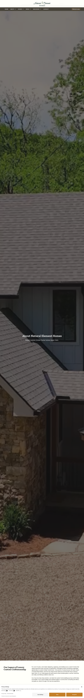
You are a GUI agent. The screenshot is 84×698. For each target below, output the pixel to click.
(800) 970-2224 (76, 9)
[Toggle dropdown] (15, 9)
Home (6, 9)
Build (27, 9)
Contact (46, 9)
